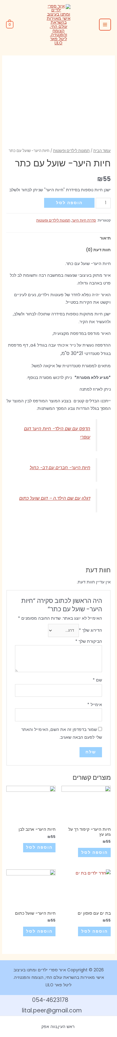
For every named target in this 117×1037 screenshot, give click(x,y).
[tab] (58, 238)
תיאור (105, 238)
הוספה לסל (69, 203)
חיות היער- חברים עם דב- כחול (60, 467)
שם (97, 680)
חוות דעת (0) (98, 250)
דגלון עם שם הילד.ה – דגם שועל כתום (54, 498)
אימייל (94, 705)
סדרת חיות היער (84, 220)
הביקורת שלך (88, 641)
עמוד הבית (102, 150)
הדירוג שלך (90, 630)
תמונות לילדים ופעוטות (71, 150)
